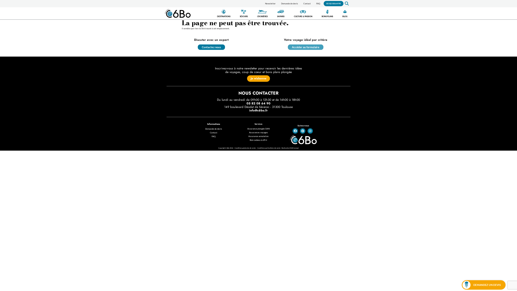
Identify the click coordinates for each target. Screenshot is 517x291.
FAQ (318, 3)
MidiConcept (294, 148)
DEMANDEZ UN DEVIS (487, 284)
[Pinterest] (302, 131)
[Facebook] (295, 131)
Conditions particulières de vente (268, 148)
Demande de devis (289, 3)
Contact (307, 3)
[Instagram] (310, 131)
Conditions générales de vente (245, 148)
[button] (346, 3)
